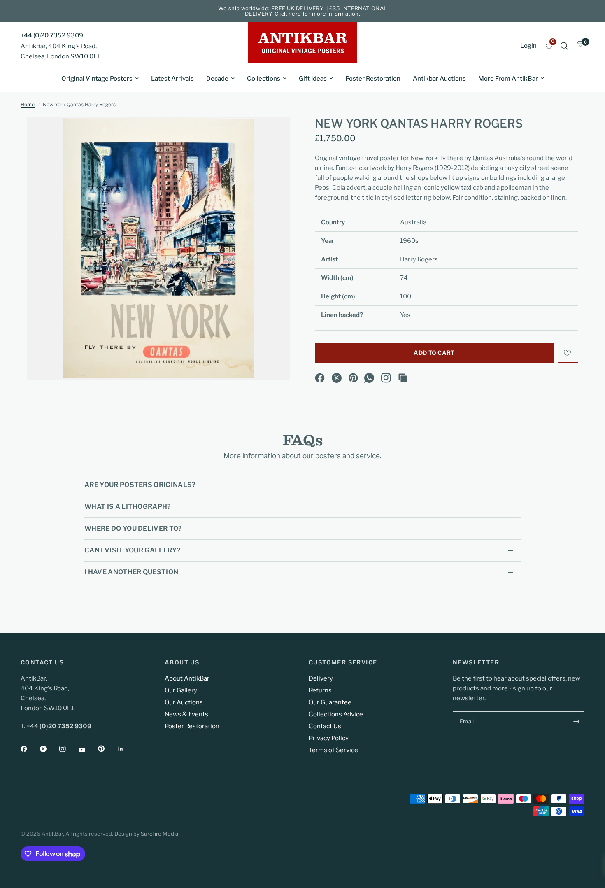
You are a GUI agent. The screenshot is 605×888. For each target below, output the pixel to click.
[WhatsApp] (369, 378)
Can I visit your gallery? (132, 550)
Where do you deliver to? (133, 528)
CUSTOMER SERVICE (343, 662)
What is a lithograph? (127, 506)
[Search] (564, 46)
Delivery (321, 678)
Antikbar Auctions (439, 78)
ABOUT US (182, 662)
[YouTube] (88, 750)
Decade (217, 78)
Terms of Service (333, 750)
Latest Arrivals (172, 78)
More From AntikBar (508, 78)
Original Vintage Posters (97, 78)
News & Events (186, 714)
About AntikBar (187, 678)
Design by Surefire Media (146, 833)
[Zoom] (273, 134)
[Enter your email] (576, 721)
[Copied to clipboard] (403, 378)
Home (28, 104)
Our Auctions (184, 702)
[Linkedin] (126, 749)
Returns (320, 690)
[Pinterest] (353, 378)
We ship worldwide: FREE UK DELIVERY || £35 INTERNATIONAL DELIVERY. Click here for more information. (302, 11)
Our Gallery (181, 690)
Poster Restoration (372, 78)
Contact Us (325, 726)
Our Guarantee (330, 702)
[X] (337, 378)
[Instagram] (386, 378)
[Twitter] (49, 749)
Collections (263, 78)
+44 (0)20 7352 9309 (52, 35)
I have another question (131, 572)
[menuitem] (100, 79)
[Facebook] (320, 378)
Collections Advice (336, 714)
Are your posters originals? (140, 485)
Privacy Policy (329, 738)
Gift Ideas (313, 78)
